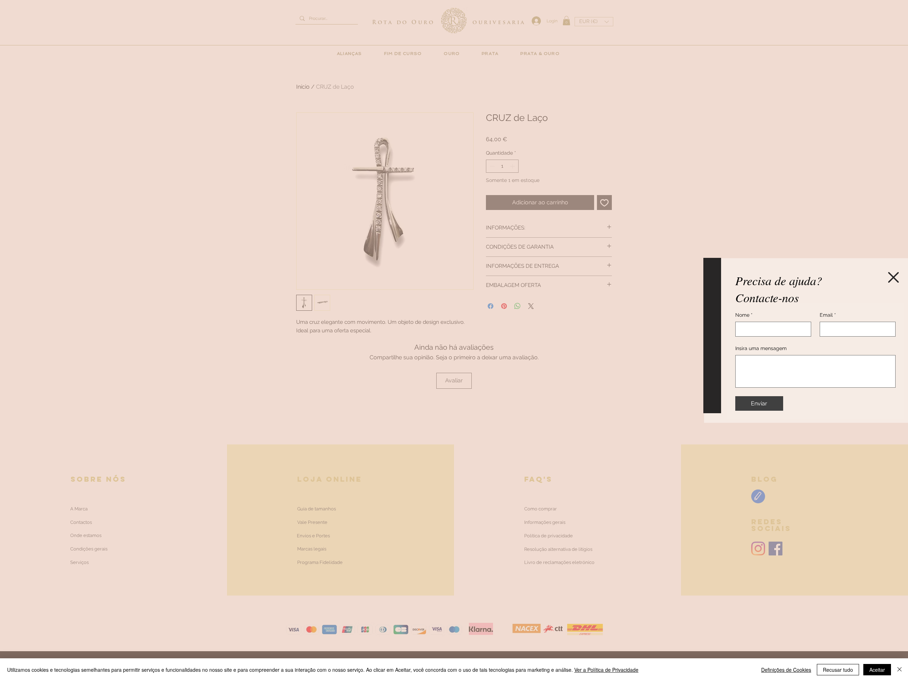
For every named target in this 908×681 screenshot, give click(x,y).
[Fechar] (899, 669)
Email (828, 315)
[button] (893, 277)
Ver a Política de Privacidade (606, 669)
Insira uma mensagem (761, 348)
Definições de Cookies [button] (786, 669)
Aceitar (877, 669)
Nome (744, 315)
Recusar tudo (838, 669)
